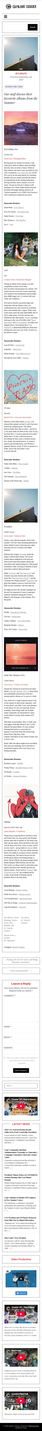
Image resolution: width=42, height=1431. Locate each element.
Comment (10, 996)
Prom (27, 318)
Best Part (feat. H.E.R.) (20, 578)
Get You (12, 573)
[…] (12, 1143)
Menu (21, 16)
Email (8, 1037)
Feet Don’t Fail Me (11, 872)
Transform (30, 581)
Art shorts (25, 917)
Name (7, 1027)
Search (32, 27)
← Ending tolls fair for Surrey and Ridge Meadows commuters (21, 961)
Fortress (30, 870)
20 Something (22, 323)
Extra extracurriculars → (21, 971)
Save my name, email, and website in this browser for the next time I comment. (22, 1060)
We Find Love (25, 573)
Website (8, 1048)
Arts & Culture (18, 947)
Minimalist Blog (34, 1426)
